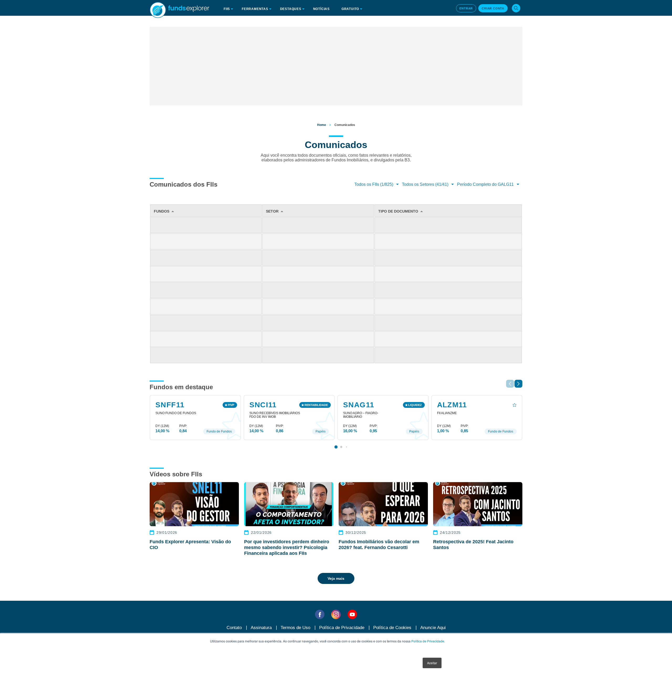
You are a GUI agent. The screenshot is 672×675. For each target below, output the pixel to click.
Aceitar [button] (432, 663)
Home (321, 125)
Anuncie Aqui (433, 627)
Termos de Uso (295, 627)
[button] (518, 384)
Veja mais (336, 578)
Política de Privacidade (427, 641)
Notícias (321, 9)
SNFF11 (170, 405)
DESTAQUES (290, 9)
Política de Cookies (392, 627)
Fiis (227, 9)
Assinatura (261, 627)
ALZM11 (452, 405)
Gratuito (350, 9)
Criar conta (493, 8)
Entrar (466, 8)
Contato (234, 627)
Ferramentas (255, 9)
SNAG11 (358, 405)
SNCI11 (263, 405)
